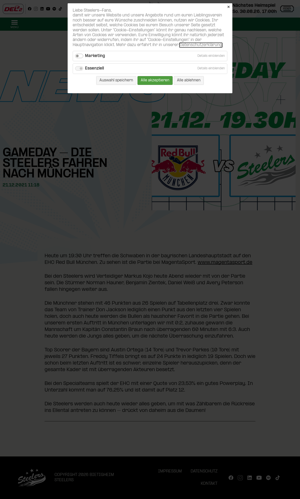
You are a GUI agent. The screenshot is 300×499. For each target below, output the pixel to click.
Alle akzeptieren (155, 80)
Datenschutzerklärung (201, 45)
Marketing (95, 56)
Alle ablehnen (189, 80)
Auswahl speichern (116, 80)
